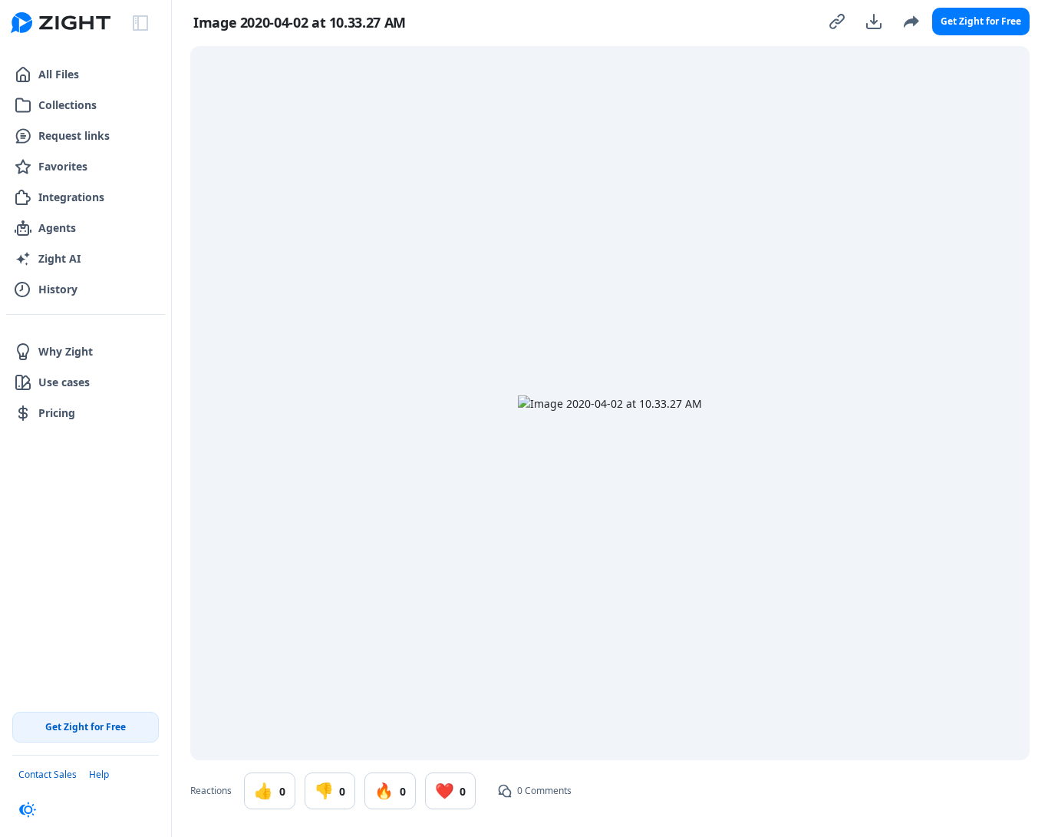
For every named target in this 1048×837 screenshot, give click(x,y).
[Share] (910, 21)
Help (99, 774)
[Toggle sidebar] (140, 23)
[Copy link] (837, 21)
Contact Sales (47, 774)
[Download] (874, 21)
